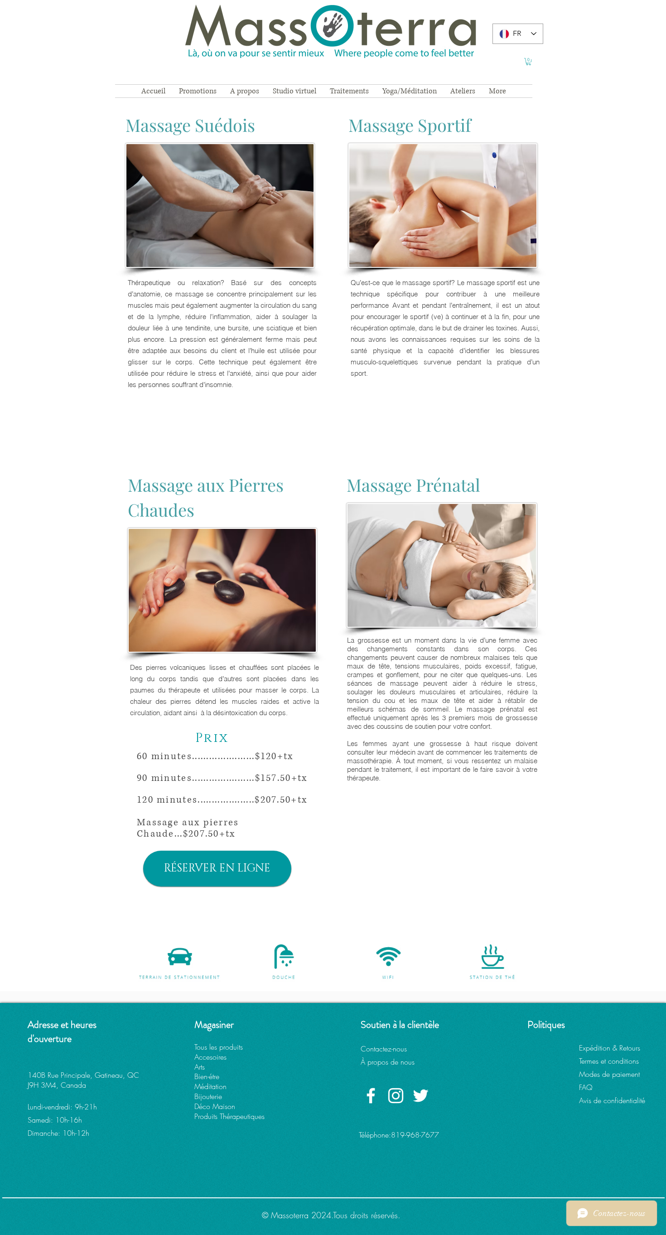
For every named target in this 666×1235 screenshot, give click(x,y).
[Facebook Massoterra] (371, 1095)
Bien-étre (206, 1076)
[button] (528, 61)
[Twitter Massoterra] (420, 1095)
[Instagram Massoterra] (396, 1095)
